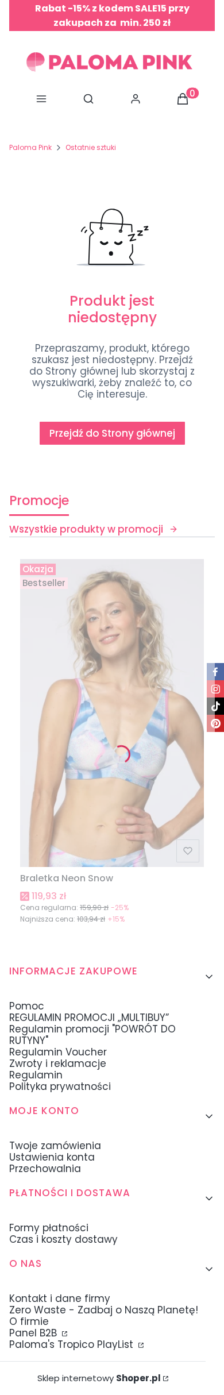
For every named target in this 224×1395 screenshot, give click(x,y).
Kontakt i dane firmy (59, 1298)
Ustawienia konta (52, 1157)
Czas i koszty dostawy (63, 1239)
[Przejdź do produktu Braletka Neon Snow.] (112, 713)
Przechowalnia (45, 1169)
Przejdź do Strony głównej (112, 433)
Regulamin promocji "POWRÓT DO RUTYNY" (92, 1034)
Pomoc (26, 1006)
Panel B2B (34, 1333)
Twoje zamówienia (55, 1146)
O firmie (29, 1321)
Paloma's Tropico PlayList (72, 1344)
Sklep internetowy (99, 1378)
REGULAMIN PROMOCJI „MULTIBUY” (89, 1017)
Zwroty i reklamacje (57, 1063)
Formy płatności (48, 1228)
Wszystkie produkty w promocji (86, 529)
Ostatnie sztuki (90, 147)
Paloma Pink (30, 147)
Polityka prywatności (60, 1086)
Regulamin (36, 1075)
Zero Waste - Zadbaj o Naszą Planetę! (103, 1310)
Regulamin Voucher (58, 1052)
